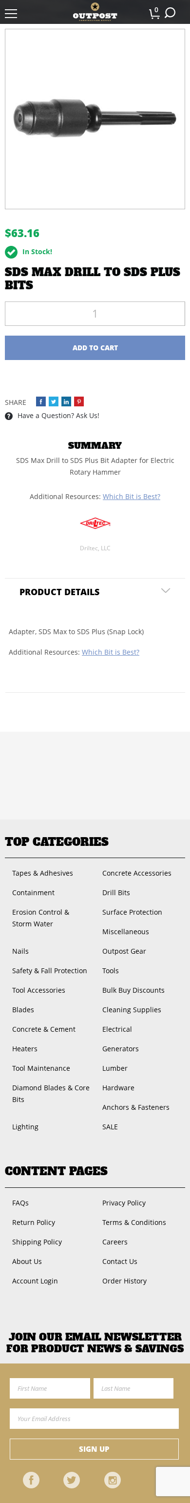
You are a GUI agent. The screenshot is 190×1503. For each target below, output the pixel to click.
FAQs (20, 1202)
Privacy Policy (124, 1202)
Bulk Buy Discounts (133, 990)
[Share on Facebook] (41, 401)
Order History (124, 1280)
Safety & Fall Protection (49, 970)
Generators (120, 1048)
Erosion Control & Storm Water (40, 917)
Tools (110, 970)
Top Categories (57, 842)
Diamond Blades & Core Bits (51, 1093)
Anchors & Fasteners (136, 1107)
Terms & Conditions (134, 1222)
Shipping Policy (37, 1241)
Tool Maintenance (41, 1068)
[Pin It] (79, 401)
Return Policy (33, 1222)
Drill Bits (116, 892)
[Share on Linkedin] (66, 401)
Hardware (118, 1087)
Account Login (35, 1280)
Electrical (117, 1029)
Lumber (115, 1068)
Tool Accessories (38, 990)
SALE (110, 1126)
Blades (23, 1009)
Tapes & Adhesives (42, 873)
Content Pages (56, 1171)
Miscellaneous (125, 931)
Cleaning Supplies (131, 1009)
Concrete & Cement (44, 1029)
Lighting (25, 1126)
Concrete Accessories (136, 873)
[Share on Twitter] (53, 401)
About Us (27, 1261)
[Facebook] (31, 1480)
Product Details (59, 592)
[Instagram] (112, 1480)
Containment (33, 892)
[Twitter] (71, 1480)
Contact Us (119, 1261)
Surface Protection (132, 912)
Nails (20, 951)
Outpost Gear (124, 951)
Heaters (25, 1048)
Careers (115, 1241)
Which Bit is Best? (131, 496)
